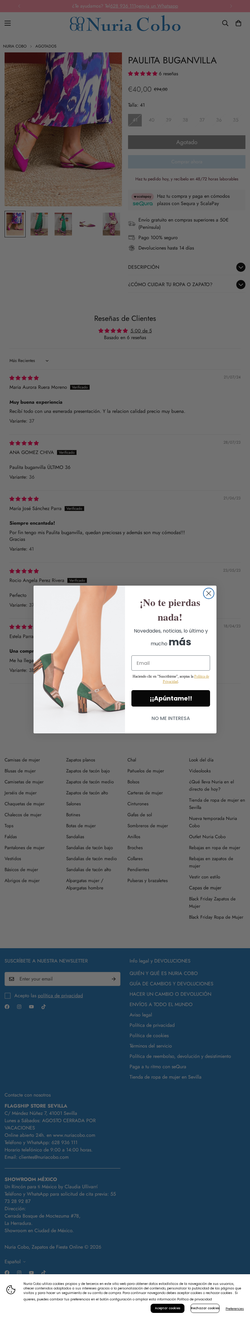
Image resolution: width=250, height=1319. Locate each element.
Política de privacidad (194, 1299)
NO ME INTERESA (171, 718)
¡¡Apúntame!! (171, 698)
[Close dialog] (208, 593)
